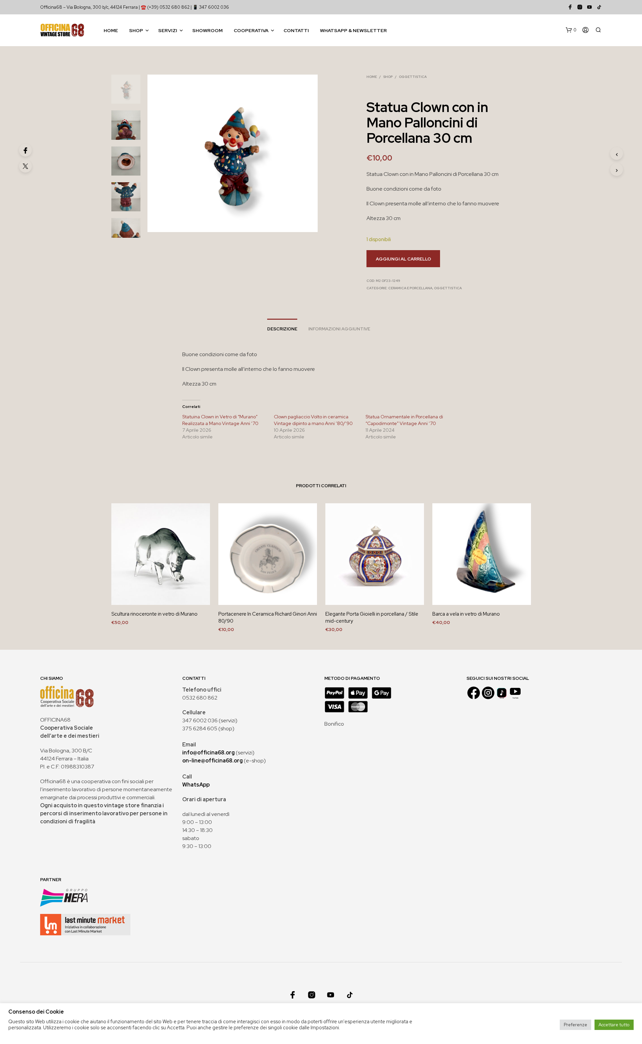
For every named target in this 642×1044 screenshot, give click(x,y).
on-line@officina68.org (212, 760)
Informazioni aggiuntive (339, 329)
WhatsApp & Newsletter (353, 30)
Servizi (167, 30)
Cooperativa (251, 30)
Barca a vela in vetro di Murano (466, 614)
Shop (136, 30)
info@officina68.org (208, 752)
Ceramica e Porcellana (410, 288)
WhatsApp (196, 784)
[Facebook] (25, 150)
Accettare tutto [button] (614, 1025)
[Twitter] (25, 166)
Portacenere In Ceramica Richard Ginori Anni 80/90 (267, 617)
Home (111, 30)
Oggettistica (413, 77)
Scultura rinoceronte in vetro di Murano (154, 614)
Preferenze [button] (575, 1025)
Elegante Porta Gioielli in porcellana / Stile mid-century (371, 617)
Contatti (296, 30)
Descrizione (282, 329)
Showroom (207, 30)
